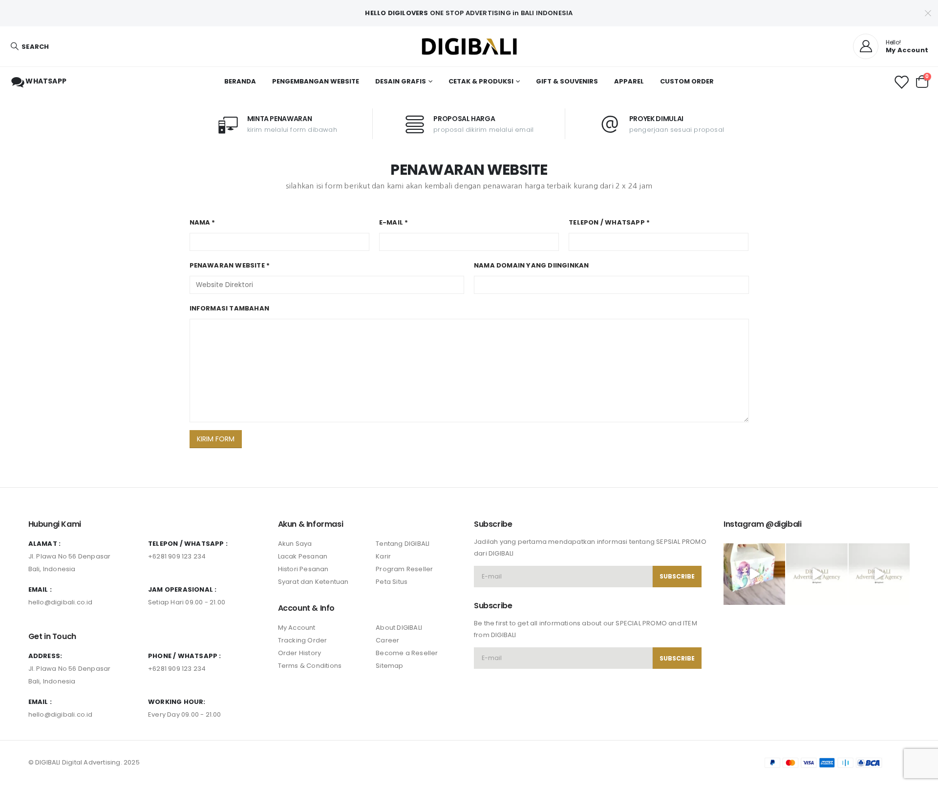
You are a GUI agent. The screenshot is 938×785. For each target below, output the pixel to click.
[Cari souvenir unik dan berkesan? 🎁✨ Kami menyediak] (879, 574)
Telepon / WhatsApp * (609, 222)
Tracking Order (302, 640)
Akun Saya (295, 543)
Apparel (629, 81)
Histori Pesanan (303, 569)
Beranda (240, 81)
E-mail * (393, 222)
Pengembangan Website (315, 81)
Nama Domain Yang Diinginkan (531, 265)
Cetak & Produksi (480, 81)
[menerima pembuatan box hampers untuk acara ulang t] (754, 574)
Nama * (202, 222)
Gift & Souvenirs (567, 81)
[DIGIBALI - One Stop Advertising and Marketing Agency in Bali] (469, 46)
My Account (297, 627)
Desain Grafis (400, 81)
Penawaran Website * (230, 265)
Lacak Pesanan (303, 556)
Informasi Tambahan (230, 308)
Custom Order (687, 81)
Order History (299, 653)
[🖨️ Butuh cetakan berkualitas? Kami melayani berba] (817, 574)
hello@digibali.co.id (60, 602)
